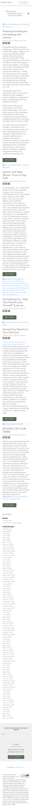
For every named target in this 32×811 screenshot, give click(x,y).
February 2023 (8, 623)
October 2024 (8, 579)
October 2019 (7, 707)
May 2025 (6, 564)
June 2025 (7, 562)
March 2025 (7, 568)
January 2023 (8, 626)
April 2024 (6, 593)
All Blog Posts (7, 520)
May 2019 (6, 714)
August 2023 (7, 610)
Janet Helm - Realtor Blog (12, 523)
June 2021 (6, 667)
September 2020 (9, 687)
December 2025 (9, 549)
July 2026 (6, 533)
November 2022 (9, 630)
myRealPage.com (19, 767)
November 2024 (9, 577)
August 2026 (7, 531)
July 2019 (6, 709)
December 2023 (9, 601)
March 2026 (7, 542)
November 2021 (8, 656)
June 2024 (6, 588)
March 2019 (7, 716)
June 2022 (6, 641)
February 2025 (8, 571)
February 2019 (8, 718)
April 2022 (6, 645)
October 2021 (7, 659)
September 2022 (9, 634)
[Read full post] (16, 26)
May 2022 (6, 643)
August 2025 (7, 557)
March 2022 (7, 648)
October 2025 (8, 553)
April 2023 (6, 619)
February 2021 (8, 676)
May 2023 (6, 617)
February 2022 (8, 650)
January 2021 (8, 678)
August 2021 (7, 663)
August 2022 (7, 637)
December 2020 (9, 681)
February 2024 (8, 597)
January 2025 (8, 573)
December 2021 (8, 654)
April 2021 (6, 672)
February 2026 (8, 544)
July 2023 (6, 612)
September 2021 (9, 661)
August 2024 (7, 584)
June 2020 (7, 694)
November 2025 (9, 551)
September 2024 (9, 582)
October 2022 (8, 632)
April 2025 (6, 566)
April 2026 (6, 540)
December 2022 (9, 628)
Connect (23, 3)
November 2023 (9, 604)
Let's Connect (16, 757)
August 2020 (7, 689)
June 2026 (6, 535)
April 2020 (7, 698)
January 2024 (8, 599)
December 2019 (8, 705)
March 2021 (7, 674)
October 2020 (8, 685)
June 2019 (6, 711)
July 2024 (6, 586)
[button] (16, 757)
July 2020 (6, 692)
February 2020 (8, 700)
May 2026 (6, 538)
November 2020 (9, 683)
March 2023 (7, 621)
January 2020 (8, 703)
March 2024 (7, 595)
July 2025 (6, 560)
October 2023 (8, 606)
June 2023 (6, 615)
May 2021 (6, 670)
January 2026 (8, 546)
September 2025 (9, 555)
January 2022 (8, 652)
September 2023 (9, 608)
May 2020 (6, 696)
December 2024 (9, 575)
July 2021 (6, 665)
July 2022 (6, 639)
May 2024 (6, 590)
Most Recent (7, 529)
